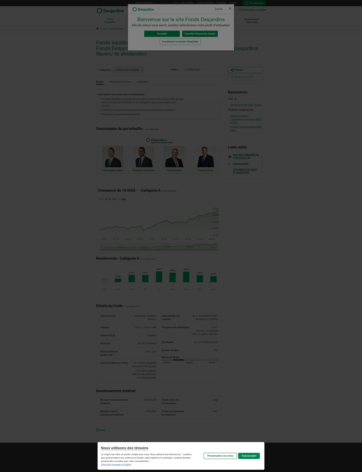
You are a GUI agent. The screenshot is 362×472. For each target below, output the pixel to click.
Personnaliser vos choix (220, 456)
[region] (181, 456)
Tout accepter (249, 456)
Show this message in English (116, 464)
